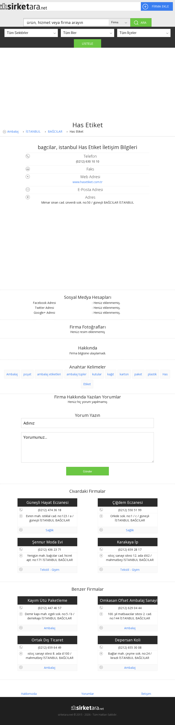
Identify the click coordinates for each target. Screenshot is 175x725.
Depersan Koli (127, 639)
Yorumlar (87, 694)
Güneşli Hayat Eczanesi (47, 502)
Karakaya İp (127, 541)
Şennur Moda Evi (47, 541)
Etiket (87, 384)
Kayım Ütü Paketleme (47, 600)
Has (165, 374)
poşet (27, 374)
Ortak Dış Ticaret (47, 639)
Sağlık (50, 530)
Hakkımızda (29, 694)
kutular (97, 374)
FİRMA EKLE (160, 6)
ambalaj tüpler (76, 374)
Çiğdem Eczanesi (127, 502)
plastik (152, 374)
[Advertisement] (87, 88)
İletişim (146, 694)
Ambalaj (13, 131)
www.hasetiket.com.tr (87, 182)
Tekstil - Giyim (49, 570)
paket (138, 374)
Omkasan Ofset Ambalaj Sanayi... (129, 600)
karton (124, 374)
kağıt (110, 374)
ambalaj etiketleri (49, 374)
